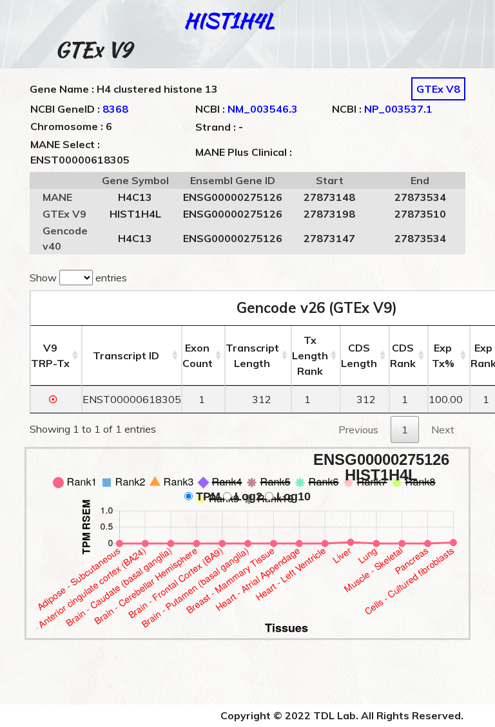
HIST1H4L (229, 20)
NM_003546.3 (263, 108)
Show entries (78, 277)
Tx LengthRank (310, 355)
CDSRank (403, 355)
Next (442, 429)
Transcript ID (126, 355)
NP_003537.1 (398, 108)
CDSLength (359, 355)
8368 (115, 108)
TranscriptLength (252, 355)
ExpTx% (443, 355)
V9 (50, 355)
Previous (358, 429)
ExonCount (197, 355)
